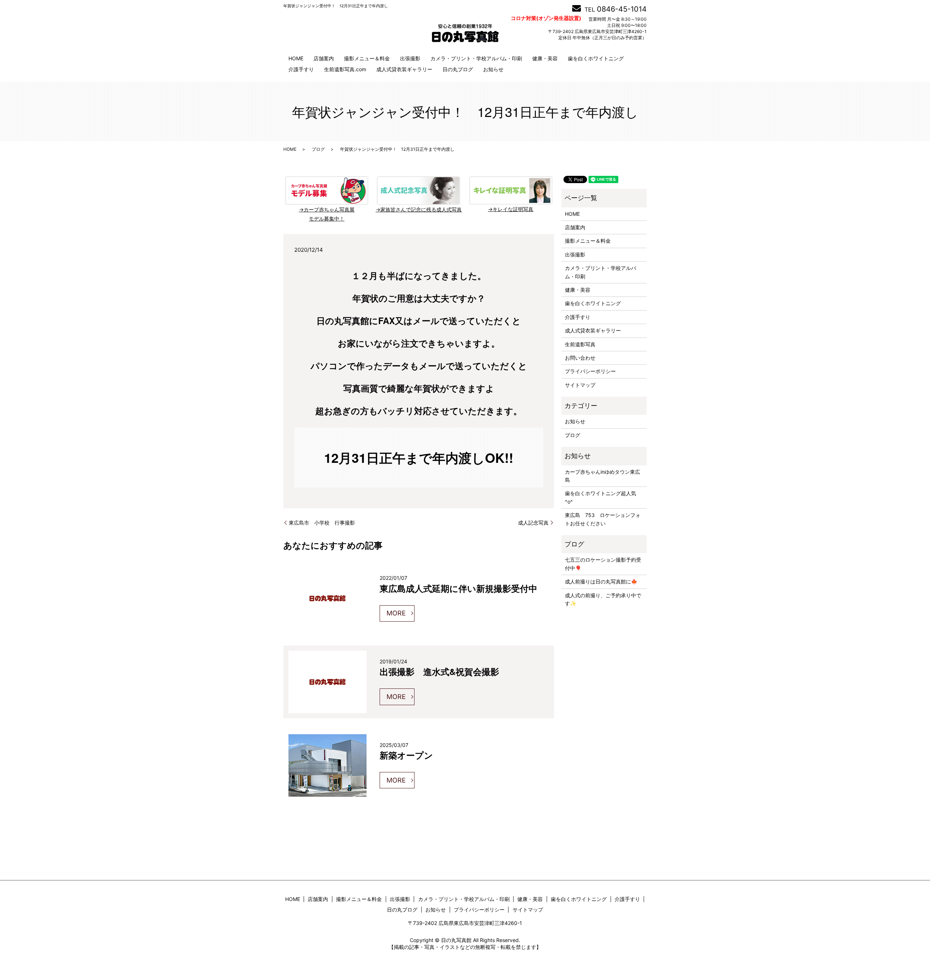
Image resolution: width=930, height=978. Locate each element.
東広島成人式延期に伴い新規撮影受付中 (458, 588)
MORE (396, 613)
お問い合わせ (580, 358)
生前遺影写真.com (345, 69)
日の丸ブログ (457, 69)
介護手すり (301, 69)
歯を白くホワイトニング (596, 58)
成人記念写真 (533, 523)
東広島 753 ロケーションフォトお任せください (602, 519)
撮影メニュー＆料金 (367, 58)
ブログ (318, 149)
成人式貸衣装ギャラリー (404, 69)
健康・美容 (545, 58)
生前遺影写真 (580, 344)
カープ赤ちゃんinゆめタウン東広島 (602, 476)
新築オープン (406, 755)
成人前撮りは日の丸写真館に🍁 (601, 581)
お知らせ (493, 69)
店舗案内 (324, 58)
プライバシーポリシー (590, 371)
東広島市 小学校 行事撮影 (322, 523)
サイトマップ (580, 385)
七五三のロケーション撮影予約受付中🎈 (603, 564)
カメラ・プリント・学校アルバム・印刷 (476, 58)
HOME (295, 58)
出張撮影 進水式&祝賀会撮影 (439, 671)
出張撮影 (410, 58)
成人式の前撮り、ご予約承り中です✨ (603, 599)
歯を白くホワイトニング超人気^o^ (600, 497)
